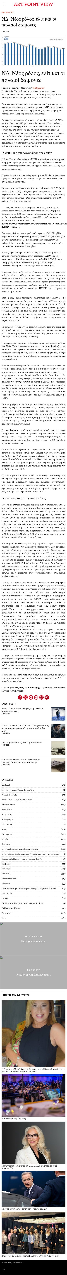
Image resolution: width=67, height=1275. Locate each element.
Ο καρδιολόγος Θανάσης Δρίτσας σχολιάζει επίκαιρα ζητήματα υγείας (30, 854)
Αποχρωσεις (7, 814)
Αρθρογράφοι (7, 819)
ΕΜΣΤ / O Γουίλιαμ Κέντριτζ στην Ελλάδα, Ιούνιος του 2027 (22, 710)
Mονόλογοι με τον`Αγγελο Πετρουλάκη (18, 790)
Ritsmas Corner (8, 804)
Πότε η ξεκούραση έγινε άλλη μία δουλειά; (22, 742)
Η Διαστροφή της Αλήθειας (14, 1119)
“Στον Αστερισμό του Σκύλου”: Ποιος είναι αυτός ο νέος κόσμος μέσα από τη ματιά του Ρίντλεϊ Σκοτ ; (25, 728)
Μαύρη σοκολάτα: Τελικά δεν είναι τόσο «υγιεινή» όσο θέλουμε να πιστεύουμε (21, 761)
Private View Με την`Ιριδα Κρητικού (17, 799)
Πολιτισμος (6, 869)
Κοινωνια (6, 844)
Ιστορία (5, 839)
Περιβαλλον (6, 864)
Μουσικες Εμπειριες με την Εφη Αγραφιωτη (20, 849)
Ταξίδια (5, 898)
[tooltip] (20, 697)
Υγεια (4, 918)
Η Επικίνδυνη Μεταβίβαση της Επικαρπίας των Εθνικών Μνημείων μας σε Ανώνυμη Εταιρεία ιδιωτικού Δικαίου (33, 1070)
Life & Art (6, 785)
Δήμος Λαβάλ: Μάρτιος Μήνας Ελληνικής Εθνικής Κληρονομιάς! (30, 1256)
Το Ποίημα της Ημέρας (11, 908)
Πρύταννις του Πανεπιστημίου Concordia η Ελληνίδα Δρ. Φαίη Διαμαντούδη (29, 1167)
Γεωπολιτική (7, 824)
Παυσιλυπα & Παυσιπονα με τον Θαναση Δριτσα (22, 859)
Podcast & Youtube (9, 795)
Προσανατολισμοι (9, 878)
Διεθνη (4, 829)
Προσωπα (6, 883)
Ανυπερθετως (8, 12)
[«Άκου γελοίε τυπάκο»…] (33, 939)
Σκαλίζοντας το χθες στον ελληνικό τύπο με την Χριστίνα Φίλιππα (29, 888)
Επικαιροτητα (7, 834)
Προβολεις (6, 874)
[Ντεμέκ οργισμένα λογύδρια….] (33, 972)
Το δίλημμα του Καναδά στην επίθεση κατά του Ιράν (24, 1209)
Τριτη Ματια (7, 913)
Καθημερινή (39, 87)
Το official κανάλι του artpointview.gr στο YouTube (22, 903)
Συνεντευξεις (7, 893)
